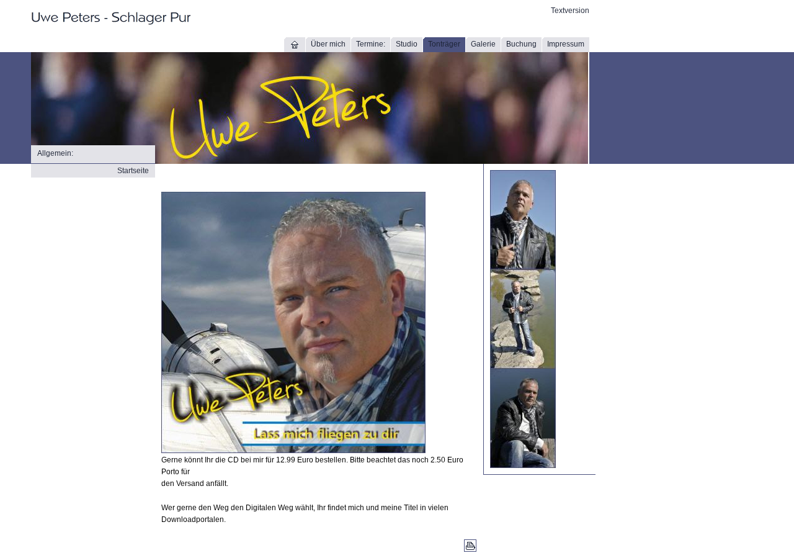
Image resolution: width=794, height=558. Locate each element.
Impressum (565, 44)
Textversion (570, 10)
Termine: (370, 44)
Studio (406, 44)
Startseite (133, 170)
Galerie (483, 44)
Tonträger (444, 44)
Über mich (328, 44)
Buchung (521, 44)
